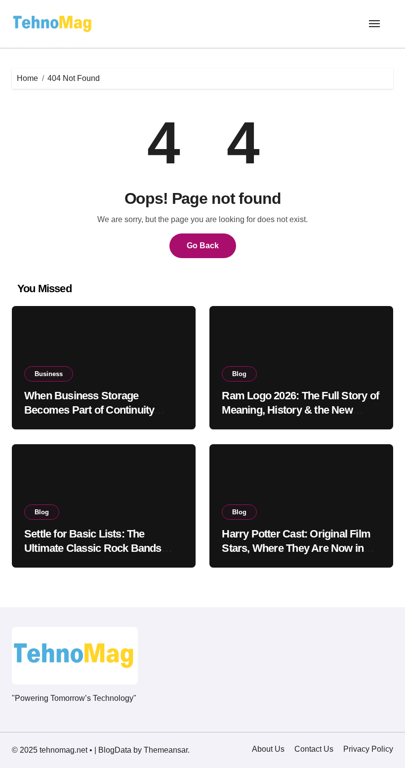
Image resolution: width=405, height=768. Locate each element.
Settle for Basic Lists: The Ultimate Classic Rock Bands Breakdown (93, 548)
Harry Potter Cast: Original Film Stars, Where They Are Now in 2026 (296, 548)
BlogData (114, 750)
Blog (239, 374)
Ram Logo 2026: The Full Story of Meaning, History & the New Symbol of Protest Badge (300, 409)
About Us (268, 749)
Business (49, 374)
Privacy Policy (368, 749)
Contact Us (313, 749)
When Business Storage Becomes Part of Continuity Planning (89, 409)
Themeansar (166, 750)
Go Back (203, 245)
